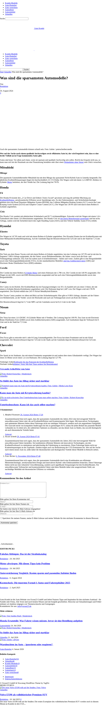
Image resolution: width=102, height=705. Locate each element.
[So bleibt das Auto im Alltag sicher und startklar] (15, 374)
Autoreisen (10, 670)
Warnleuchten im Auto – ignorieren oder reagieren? (26, 644)
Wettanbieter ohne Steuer (74, 162)
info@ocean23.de (24, 606)
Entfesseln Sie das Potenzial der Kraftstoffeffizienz (34, 362)
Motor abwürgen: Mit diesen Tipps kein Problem (25, 563)
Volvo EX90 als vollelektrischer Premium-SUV (23, 694)
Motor (9, 182)
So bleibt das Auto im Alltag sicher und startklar (24, 381)
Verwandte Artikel (8, 369)
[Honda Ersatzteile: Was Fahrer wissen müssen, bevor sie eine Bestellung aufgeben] (16, 616)
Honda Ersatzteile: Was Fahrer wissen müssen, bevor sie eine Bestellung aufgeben (41, 620)
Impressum (9, 677)
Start (2, 72)
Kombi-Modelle (11, 3)
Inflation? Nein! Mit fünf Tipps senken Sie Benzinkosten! (35, 364)
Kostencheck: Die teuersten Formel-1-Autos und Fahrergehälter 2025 (35, 582)
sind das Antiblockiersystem (74, 261)
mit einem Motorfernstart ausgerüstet (74, 218)
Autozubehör (10, 12)
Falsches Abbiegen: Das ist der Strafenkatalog (23, 554)
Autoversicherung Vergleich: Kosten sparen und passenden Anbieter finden (38, 573)
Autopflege (9, 10)
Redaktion (4, 86)
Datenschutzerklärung (13, 679)
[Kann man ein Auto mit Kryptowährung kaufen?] (36, 386)
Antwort (8, 434)
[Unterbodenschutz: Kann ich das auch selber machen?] (42, 398)
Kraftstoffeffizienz (7, 200)
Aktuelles (8, 14)
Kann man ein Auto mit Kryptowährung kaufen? (25, 393)
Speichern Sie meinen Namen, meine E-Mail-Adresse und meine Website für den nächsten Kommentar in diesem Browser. (50, 518)
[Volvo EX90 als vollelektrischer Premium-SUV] (23, 688)
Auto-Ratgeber (11, 5)
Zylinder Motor (31, 273)
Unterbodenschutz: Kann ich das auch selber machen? (27, 404)
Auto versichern (11, 7)
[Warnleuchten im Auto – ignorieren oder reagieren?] (9, 640)
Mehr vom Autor (23, 369)
